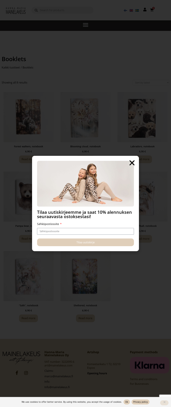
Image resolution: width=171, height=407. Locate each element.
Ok (126, 401)
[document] (85, 203)
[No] (164, 402)
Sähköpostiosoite (48, 224)
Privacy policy (140, 401)
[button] (132, 162)
